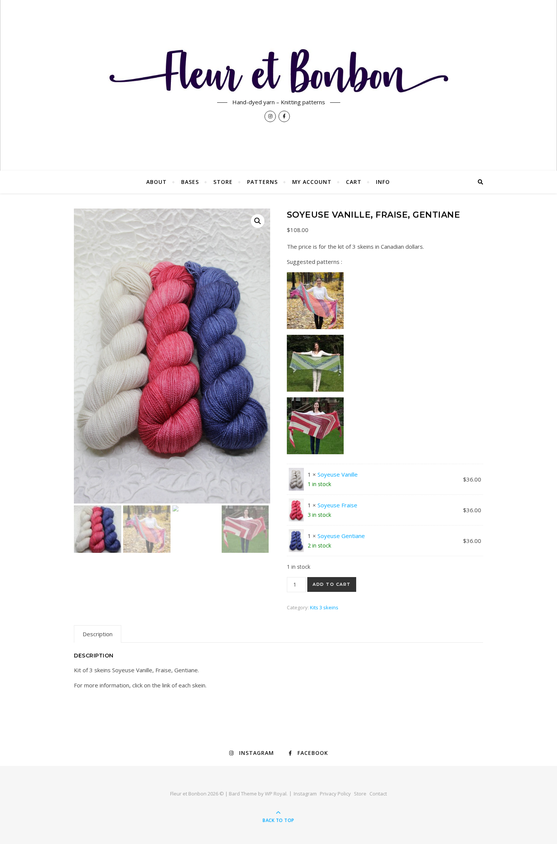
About (156, 181)
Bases (190, 181)
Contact (378, 793)
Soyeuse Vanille (338, 474)
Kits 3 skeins (324, 607)
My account (312, 181)
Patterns (262, 181)
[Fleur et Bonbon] (278, 71)
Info (383, 181)
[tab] (97, 634)
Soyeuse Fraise (337, 505)
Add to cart (332, 584)
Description (98, 634)
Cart (353, 181)
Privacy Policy (335, 793)
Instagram (305, 793)
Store (223, 181)
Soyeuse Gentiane (341, 536)
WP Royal (275, 793)
